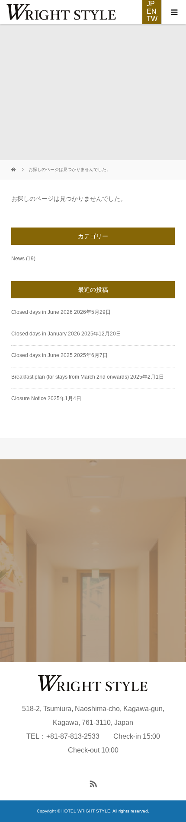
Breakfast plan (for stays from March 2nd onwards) (70, 377)
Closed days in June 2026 (42, 312)
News (18, 259)
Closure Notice (28, 398)
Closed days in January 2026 (45, 334)
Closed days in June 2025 (42, 355)
